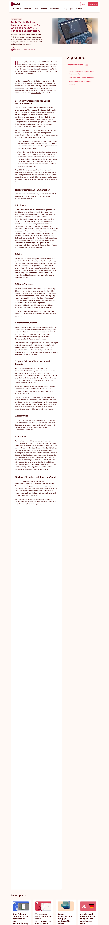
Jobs (71, 9)
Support (79, 9)
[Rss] (83, 58)
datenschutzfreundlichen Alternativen (28, 484)
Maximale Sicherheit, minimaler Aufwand (80, 83)
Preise (36, 9)
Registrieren (93, 4)
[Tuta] (15, 4)
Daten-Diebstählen (31, 172)
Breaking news (16, 19)
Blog (65, 9)
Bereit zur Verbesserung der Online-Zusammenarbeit (81, 73)
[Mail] (79, 58)
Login (83, 4)
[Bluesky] (76, 58)
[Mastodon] (72, 58)
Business (44, 9)
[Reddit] (68, 58)
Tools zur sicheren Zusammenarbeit (81, 78)
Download (27, 9)
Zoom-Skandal (36, 93)
